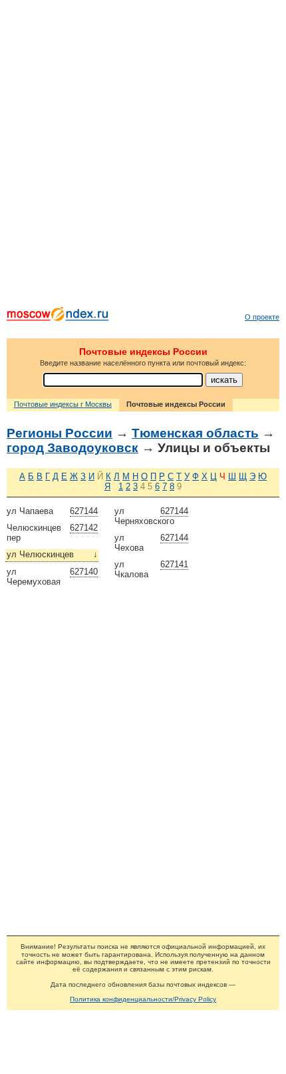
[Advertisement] (143, 156)
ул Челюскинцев (52, 554)
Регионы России (59, 433)
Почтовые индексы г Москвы (63, 404)
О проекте (262, 317)
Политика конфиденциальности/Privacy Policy (143, 999)
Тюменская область (195, 433)
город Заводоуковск (72, 448)
